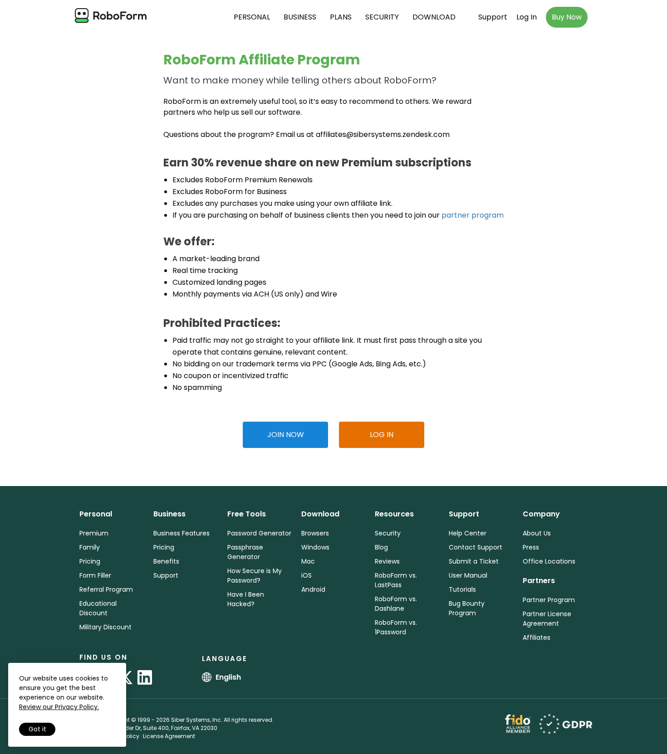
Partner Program (549, 599)
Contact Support (475, 547)
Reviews (387, 561)
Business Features (181, 533)
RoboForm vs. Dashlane (396, 603)
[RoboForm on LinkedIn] (144, 677)
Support (492, 17)
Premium (93, 533)
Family (89, 547)
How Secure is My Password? (254, 575)
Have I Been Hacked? (245, 599)
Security (382, 17)
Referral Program (106, 589)
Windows (315, 547)
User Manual (468, 575)
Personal (252, 17)
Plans (341, 17)
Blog (381, 547)
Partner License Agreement (547, 618)
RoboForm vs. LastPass (396, 580)
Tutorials (462, 589)
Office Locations (549, 561)
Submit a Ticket (474, 561)
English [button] (228, 677)
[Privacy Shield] (565, 723)
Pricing (89, 561)
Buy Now (567, 17)
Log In (526, 17)
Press (531, 547)
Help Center (467, 533)
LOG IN (381, 434)
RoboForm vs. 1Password (396, 627)
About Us (537, 533)
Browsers (315, 533)
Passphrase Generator (245, 552)
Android (313, 589)
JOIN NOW (285, 434)
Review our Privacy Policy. (59, 706)
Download (434, 17)
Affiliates (536, 637)
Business (300, 17)
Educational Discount (98, 608)
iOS (306, 575)
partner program (472, 215)
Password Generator (259, 533)
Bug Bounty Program (467, 608)
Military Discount (105, 627)
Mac (308, 561)
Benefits (166, 561)
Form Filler (95, 575)
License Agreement (169, 736)
